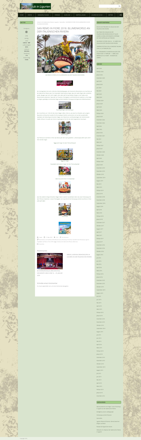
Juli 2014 (99, 335)
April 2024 (99, 94)
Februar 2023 (100, 113)
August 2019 (100, 181)
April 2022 (99, 126)
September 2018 (101, 203)
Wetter (110, 15)
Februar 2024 (100, 100)
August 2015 (100, 293)
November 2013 (101, 360)
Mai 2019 (99, 184)
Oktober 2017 (100, 225)
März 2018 (99, 213)
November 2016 (101, 248)
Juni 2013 (99, 376)
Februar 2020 (100, 161)
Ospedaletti (39, 241)
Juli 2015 (99, 296)
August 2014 (100, 331)
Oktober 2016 (100, 251)
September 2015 (101, 290)
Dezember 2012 (101, 396)
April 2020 (99, 158)
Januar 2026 (100, 75)
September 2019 (101, 177)
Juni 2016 (99, 261)
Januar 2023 (100, 116)
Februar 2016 (100, 274)
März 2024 (99, 97)
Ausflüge (67, 15)
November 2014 (101, 322)
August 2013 (100, 370)
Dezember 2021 (101, 136)
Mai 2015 (99, 303)
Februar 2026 (100, 71)
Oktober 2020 (100, 155)
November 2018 (101, 200)
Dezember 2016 (101, 245)
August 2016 (100, 254)
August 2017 (100, 229)
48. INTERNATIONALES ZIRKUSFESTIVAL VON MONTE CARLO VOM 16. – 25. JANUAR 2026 (49, 273)
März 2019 (99, 187)
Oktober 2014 (100, 325)
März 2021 (99, 142)
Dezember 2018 (101, 197)
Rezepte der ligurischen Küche (104, 426)
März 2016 (99, 270)
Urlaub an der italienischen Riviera (64, 241)
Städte (30, 15)
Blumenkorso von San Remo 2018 (46, 239)
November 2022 (101, 123)
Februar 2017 (100, 238)
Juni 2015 (99, 299)
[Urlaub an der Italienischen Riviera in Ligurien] (35, 6)
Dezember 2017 (101, 222)
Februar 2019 (100, 190)
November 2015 (101, 283)
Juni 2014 (99, 338)
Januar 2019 (100, 193)
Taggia (55, 241)
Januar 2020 (100, 164)
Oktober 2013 (100, 364)
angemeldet (45, 286)
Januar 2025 (100, 84)
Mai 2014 (99, 341)
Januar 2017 (100, 242)
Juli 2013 (99, 373)
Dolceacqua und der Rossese (104, 415)
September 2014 (101, 328)
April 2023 (99, 107)
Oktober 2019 (100, 174)
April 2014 (99, 344)
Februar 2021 (100, 145)
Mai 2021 (99, 139)
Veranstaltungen (43, 15)
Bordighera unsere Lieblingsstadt (105, 412)
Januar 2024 (100, 103)
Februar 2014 (100, 351)
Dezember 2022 (101, 120)
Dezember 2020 (101, 152)
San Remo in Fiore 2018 (48, 241)
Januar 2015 (100, 315)
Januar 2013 (100, 392)
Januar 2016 (100, 277)
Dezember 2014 (101, 319)
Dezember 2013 (101, 357)
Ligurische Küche (96, 15)
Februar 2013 (100, 389)
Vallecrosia (75, 241)
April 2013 (99, 383)
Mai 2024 (99, 91)
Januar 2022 (100, 132)
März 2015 (99, 309)
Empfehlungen (81, 15)
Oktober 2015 (100, 287)
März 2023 (99, 110)
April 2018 (99, 209)
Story (22, 15)
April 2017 (99, 232)
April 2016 (99, 267)
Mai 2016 (99, 264)
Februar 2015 (100, 312)
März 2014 (99, 347)
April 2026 (99, 68)
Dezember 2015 (101, 280)
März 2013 (99, 386)
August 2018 (100, 206)
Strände (57, 15)
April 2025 (99, 81)
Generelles (41, 244)
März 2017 (99, 235)
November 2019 (101, 171)
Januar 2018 (100, 219)
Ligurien (87, 239)
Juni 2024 (99, 87)
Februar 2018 (100, 216)
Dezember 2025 (101, 78)
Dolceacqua (64, 239)
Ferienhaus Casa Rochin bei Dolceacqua (76, 239)
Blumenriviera (58, 239)
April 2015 (99, 306)
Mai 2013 (99, 380)
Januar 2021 (100, 148)
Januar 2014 (100, 354)
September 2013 (101, 367)
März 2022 (99, 129)
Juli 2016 (99, 258)
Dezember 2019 (101, 168)
